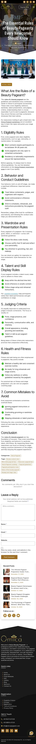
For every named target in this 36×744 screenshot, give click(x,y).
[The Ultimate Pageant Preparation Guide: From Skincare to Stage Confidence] (6, 572)
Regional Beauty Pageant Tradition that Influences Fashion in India (20, 579)
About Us (7, 674)
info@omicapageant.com (11, 726)
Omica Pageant (15, 455)
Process (6, 702)
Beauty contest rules (13, 459)
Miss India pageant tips (9, 461)
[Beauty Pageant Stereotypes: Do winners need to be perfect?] (6, 588)
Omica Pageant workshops (10, 122)
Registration (8, 704)
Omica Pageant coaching (9, 464)
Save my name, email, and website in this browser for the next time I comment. (16, 551)
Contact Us (7, 686)
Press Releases (9, 676)
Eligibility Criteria (9, 700)
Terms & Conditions (10, 706)
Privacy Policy (8, 708)
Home (19, 43)
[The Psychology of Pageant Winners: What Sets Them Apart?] (6, 605)
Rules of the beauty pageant (10, 469)
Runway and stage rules (9, 472)
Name (4, 524)
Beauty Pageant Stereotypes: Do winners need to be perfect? (21, 587)
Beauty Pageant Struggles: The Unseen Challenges (20, 595)
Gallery (6, 680)
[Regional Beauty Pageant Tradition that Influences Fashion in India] (6, 580)
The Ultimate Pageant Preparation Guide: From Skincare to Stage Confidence (21, 571)
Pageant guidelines (25, 464)
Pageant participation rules (10, 467)
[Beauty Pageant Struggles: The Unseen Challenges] (6, 596)
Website (4, 540)
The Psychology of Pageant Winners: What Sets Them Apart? (21, 604)
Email (3, 532)
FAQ (5, 678)
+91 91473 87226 (9, 719)
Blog (5, 682)
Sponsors (7, 684)
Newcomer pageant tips (25, 461)
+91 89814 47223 (9, 722)
